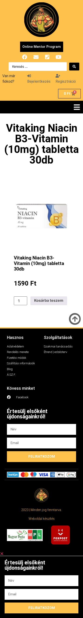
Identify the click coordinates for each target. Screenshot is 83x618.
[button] (77, 107)
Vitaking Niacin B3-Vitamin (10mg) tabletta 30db (39, 263)
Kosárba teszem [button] (48, 300)
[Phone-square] (47, 57)
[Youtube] (58, 57)
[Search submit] (74, 66)
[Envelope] (36, 57)
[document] (41, 585)
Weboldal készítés (42, 519)
